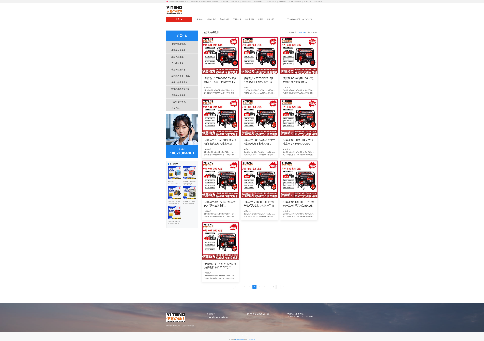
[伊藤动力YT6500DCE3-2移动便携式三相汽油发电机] (220, 117)
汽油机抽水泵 (258, 2)
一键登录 (215, 2)
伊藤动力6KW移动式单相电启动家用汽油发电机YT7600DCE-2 (298, 80)
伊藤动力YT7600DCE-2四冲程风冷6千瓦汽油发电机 (259, 80)
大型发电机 (318, 2)
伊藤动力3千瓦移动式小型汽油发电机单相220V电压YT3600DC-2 (220, 265)
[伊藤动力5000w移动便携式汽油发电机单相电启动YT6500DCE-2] (259, 117)
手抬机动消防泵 (270, 2)
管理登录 (252, 339)
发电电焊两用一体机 (180, 76)
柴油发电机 (235, 2)
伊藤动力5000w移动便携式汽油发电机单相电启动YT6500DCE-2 (259, 142)
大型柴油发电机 (178, 95)
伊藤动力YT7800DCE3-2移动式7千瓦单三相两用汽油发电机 (220, 80)
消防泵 (260, 19)
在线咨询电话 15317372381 (300, 19)
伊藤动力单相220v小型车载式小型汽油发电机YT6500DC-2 (220, 204)
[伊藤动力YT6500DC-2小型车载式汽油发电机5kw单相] (259, 179)
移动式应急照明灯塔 (180, 89)
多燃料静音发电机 (295, 2)
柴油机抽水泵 (246, 2)
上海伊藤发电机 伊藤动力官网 (178, 2)
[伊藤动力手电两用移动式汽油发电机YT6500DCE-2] (298, 117)
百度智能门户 (239, 339)
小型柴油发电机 (178, 50)
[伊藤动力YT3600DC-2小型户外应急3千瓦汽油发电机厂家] (298, 179)
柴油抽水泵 (224, 19)
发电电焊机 (282, 2)
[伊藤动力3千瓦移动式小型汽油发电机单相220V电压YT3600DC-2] (220, 241)
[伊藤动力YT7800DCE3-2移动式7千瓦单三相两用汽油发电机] (220, 55)
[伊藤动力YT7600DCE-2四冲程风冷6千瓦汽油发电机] (259, 55)
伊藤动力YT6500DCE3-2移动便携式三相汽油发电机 (220, 142)
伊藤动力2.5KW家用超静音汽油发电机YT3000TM (174, 203)
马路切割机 (308, 2)
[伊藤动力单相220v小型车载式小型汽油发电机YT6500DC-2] (220, 179)
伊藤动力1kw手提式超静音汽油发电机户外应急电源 (174, 223)
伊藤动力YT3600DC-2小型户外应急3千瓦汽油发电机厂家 (299, 204)
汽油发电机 (225, 2)
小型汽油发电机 (178, 43)
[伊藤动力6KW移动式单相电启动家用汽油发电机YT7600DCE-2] (298, 55)
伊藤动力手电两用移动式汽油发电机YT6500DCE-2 (298, 142)
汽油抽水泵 (237, 19)
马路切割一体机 (178, 101)
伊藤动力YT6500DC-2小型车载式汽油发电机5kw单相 (259, 204)
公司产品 (175, 108)
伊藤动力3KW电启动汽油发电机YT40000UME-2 (189, 184)
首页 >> (301, 32)
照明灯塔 (270, 19)
